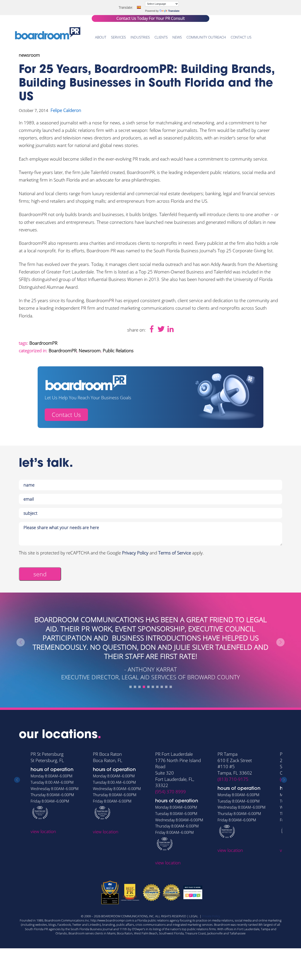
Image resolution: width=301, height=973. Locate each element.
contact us (241, 37)
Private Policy (211, 916)
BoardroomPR (43, 343)
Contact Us (66, 415)
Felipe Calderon (66, 110)
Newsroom (90, 351)
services (118, 37)
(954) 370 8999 (170, 792)
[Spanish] (139, 7)
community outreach (206, 37)
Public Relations (118, 351)
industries (140, 37)
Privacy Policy (135, 553)
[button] (130, 687)
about (100, 37)
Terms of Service (174, 553)
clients (161, 37)
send (40, 574)
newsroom (29, 55)
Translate (173, 10)
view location (43, 831)
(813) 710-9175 (233, 779)
